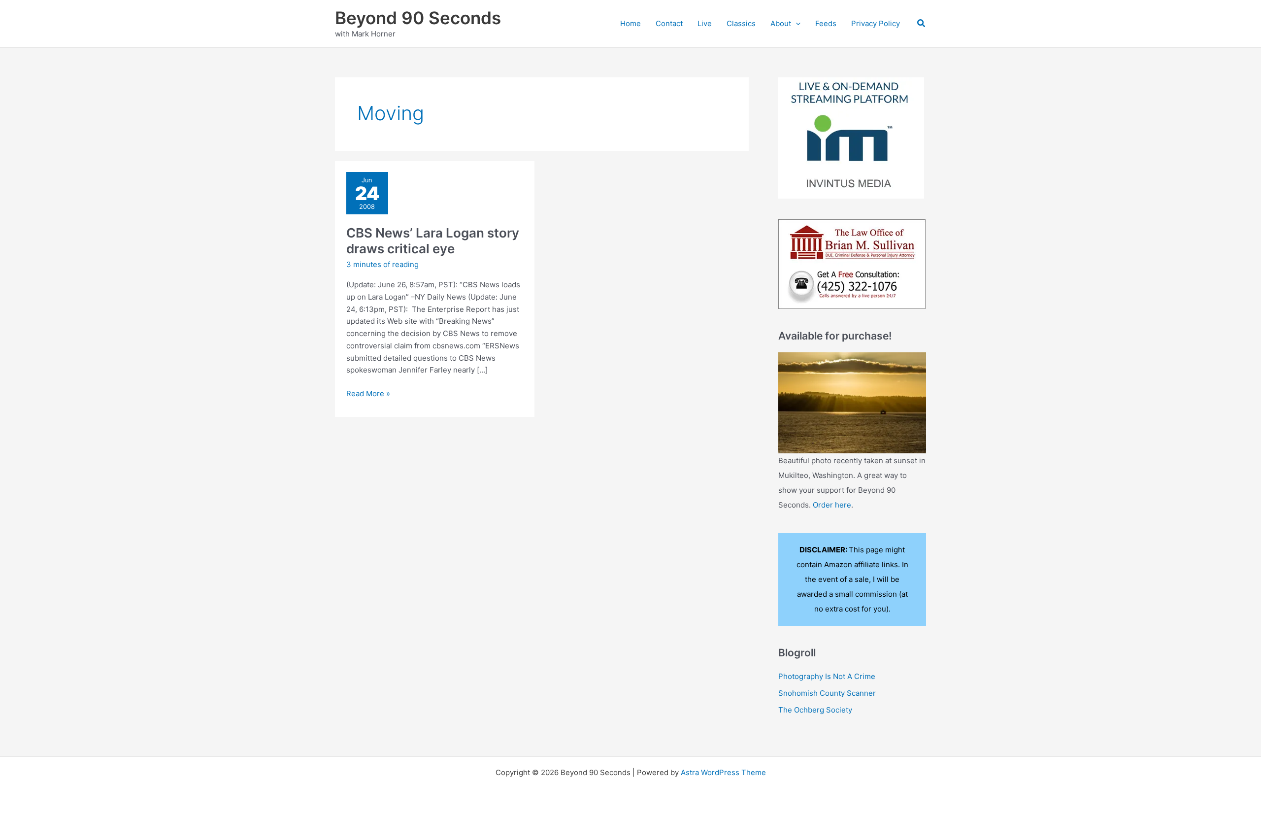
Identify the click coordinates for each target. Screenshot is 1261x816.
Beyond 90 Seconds (418, 17)
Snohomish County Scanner (827, 693)
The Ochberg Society (815, 709)
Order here (832, 505)
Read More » (368, 394)
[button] (795, 23)
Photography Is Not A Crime (826, 676)
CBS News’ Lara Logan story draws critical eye (432, 240)
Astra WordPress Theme (723, 772)
